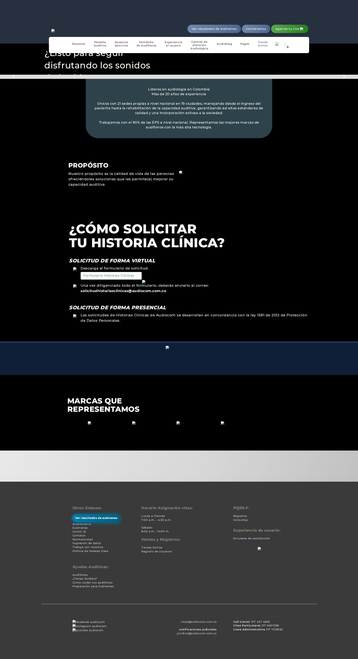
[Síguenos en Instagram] (90, 625)
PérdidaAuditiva (100, 43)
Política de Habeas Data (90, 551)
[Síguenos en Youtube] (88, 630)
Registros (240, 516)
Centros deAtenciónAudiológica (199, 45)
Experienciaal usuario (173, 43)
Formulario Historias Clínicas (108, 276)
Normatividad (83, 539)
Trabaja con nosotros (88, 547)
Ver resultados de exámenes (96, 518)
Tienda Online (151, 547)
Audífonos (80, 574)
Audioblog (224, 43)
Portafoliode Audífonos (146, 43)
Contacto (79, 535)
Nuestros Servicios (121, 43)
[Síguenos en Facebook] (89, 621)
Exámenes (80, 527)
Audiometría (82, 524)
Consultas (240, 519)
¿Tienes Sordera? (85, 578)
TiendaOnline (263, 43)
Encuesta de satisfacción (251, 538)
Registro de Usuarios (156, 551)
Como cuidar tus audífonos (93, 582)
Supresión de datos (87, 543)
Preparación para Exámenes (93, 586)
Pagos (244, 43)
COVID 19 (79, 531)
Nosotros (78, 43)
